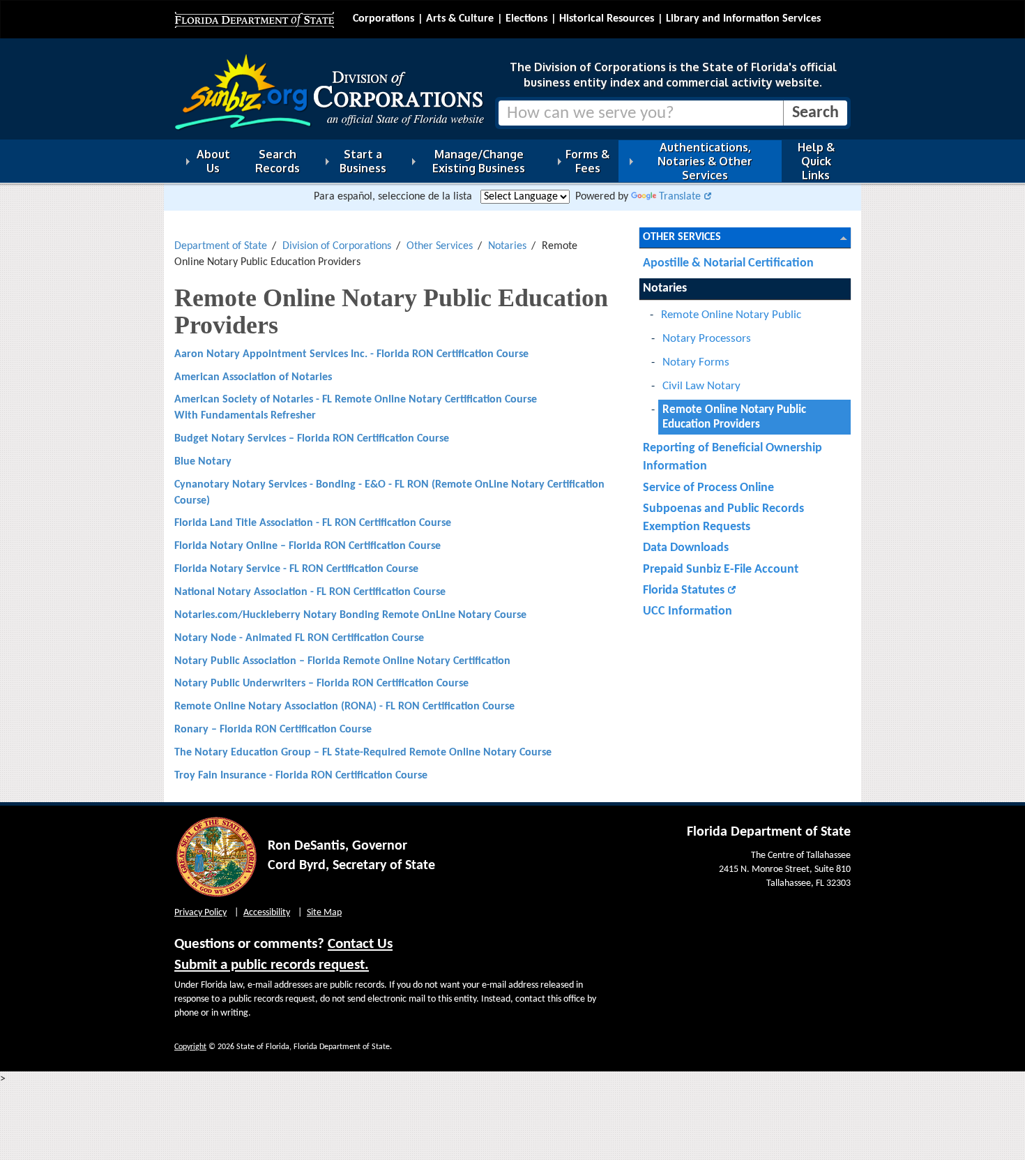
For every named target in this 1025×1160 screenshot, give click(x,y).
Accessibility (266, 912)
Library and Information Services (743, 18)
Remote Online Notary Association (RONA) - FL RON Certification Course (344, 706)
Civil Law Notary (701, 386)
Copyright (190, 1047)
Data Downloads (686, 548)
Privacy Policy (200, 912)
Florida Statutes (683, 590)
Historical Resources (606, 18)
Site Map (324, 912)
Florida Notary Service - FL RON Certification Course (296, 569)
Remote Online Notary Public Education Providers (734, 417)
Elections (526, 18)
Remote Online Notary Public (731, 315)
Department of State (220, 246)
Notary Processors (706, 339)
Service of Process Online (708, 488)
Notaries (507, 246)
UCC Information (687, 611)
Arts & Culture (460, 18)
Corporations (383, 18)
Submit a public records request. (271, 965)
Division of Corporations (336, 246)
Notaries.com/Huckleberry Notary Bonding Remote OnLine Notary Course (350, 615)
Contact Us (360, 944)
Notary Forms (695, 362)
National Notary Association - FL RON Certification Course (310, 592)
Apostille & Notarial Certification (728, 263)
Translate (680, 196)
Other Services (440, 246)
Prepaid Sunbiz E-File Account (720, 569)
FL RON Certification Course (386, 523)
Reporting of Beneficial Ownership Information (732, 457)
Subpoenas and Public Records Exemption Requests (723, 518)
